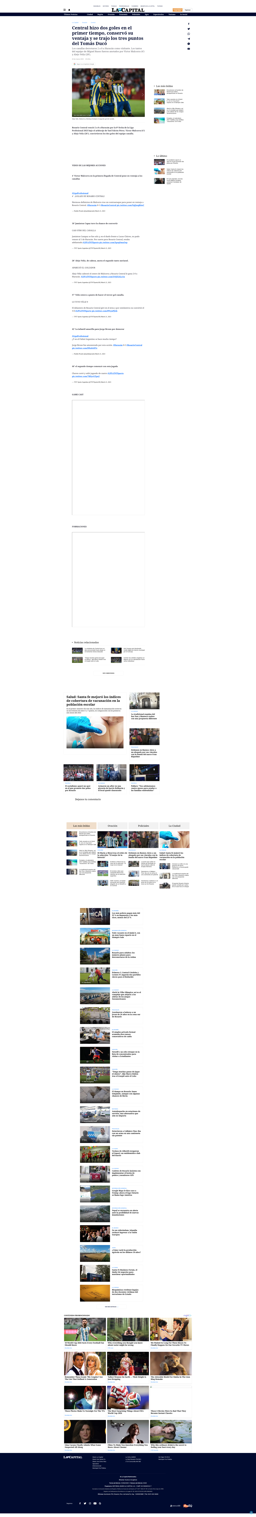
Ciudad (90, 14)
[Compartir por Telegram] (189, 39)
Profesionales (124, 6)
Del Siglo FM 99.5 (164, 1457)
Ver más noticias (110, 1306)
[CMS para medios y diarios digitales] (175, 1506)
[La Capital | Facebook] (80, 1503)
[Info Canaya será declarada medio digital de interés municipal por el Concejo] (128, 651)
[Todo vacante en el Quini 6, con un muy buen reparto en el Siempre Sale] (169, 101)
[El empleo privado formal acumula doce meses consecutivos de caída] (111, 1035)
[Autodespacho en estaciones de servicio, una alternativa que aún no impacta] (111, 1114)
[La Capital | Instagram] (90, 1503)
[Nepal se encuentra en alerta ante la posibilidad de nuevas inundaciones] (111, 1214)
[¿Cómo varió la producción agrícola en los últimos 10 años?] (111, 1253)
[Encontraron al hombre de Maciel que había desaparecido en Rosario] (169, 92)
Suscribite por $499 (178, 10)
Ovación (111, 14)
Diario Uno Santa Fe (98, 1459)
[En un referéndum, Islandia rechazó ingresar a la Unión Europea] (111, 1233)
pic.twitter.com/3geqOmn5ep (113, 242)
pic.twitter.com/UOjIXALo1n (111, 276)
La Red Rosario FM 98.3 (133, 1459)
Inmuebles (96, 6)
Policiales (136, 14)
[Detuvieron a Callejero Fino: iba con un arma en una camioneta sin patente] (143, 874)
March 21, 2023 (100, 211)
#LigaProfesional (80, 193)
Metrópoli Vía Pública (99, 1468)
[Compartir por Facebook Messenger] (189, 44)
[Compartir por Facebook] (189, 24)
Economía (123, 14)
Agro (147, 14)
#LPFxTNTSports (91, 242)
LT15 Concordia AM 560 (133, 1461)
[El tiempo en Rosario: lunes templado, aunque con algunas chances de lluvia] (111, 1095)
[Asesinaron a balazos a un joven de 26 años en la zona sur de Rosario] (143, 883)
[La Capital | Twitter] (85, 1503)
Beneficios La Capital (148, 6)
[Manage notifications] (251, 1512)
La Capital (75, 22)
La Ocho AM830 (131, 1457)
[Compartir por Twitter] (189, 29)
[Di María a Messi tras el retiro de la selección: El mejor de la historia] (113, 864)
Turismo (160, 6)
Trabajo (114, 6)
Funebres (135, 6)
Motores (106, 6)
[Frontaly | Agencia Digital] (186, 1505)
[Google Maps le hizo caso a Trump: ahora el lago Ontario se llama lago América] (111, 1194)
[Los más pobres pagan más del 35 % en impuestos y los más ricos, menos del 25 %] (111, 916)
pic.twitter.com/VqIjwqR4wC (130, 205)
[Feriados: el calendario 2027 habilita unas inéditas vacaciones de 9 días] (169, 120)
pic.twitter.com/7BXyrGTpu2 (86, 376)
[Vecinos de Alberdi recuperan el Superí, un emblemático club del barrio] (111, 1154)
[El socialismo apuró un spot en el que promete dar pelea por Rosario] (169, 162)
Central (93, 22)
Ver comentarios (108, 673)
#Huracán (92, 205)
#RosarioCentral (108, 205)
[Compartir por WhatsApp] (189, 34)
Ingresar (187, 10)
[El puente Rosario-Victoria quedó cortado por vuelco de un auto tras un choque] (175, 885)
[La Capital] (128, 10)
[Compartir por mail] (189, 49)
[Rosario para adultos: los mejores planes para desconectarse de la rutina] (111, 956)
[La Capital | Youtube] (95, 1503)
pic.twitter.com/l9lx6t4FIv (84, 348)
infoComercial (96, 1466)
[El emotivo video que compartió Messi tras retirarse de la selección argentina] (113, 873)
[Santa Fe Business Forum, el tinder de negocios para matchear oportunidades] (111, 1273)
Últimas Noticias (71, 14)
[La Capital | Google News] (100, 1503)
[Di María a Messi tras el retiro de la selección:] (113, 846)
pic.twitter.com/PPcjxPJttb (104, 311)
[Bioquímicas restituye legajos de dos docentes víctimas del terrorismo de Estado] (111, 1293)
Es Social (183, 14)
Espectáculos (158, 14)
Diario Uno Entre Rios (99, 1461)
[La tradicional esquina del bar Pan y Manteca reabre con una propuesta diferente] (144, 707)
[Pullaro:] (144, 779)
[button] (65, 10)
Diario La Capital (97, 1457)
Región (100, 14)
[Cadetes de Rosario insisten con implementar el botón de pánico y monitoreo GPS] (111, 1174)
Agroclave (95, 1463)
